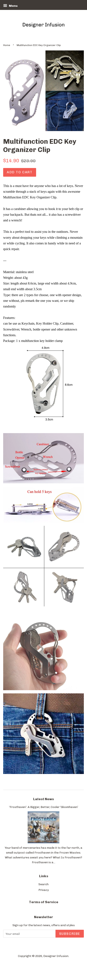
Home (6, 45)
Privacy (43, 890)
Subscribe (69, 934)
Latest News (43, 799)
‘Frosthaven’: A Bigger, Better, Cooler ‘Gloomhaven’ (43, 807)
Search (43, 884)
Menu (13, 6)
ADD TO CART (20, 172)
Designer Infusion (55, 956)
